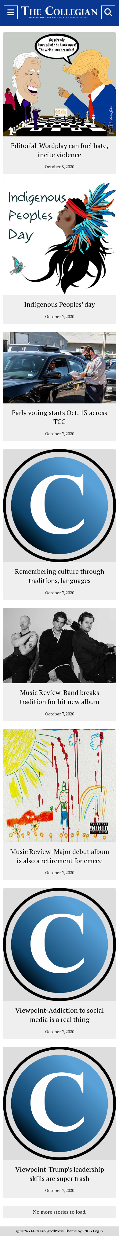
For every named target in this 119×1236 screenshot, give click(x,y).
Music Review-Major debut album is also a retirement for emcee (59, 856)
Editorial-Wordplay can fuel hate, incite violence (59, 150)
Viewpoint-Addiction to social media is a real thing (59, 1015)
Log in (98, 1231)
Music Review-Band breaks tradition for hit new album (59, 697)
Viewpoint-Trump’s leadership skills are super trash (59, 1174)
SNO (86, 1231)
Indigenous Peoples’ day (59, 304)
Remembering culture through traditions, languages (59, 576)
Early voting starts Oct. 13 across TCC (59, 417)
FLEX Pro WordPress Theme (54, 1231)
